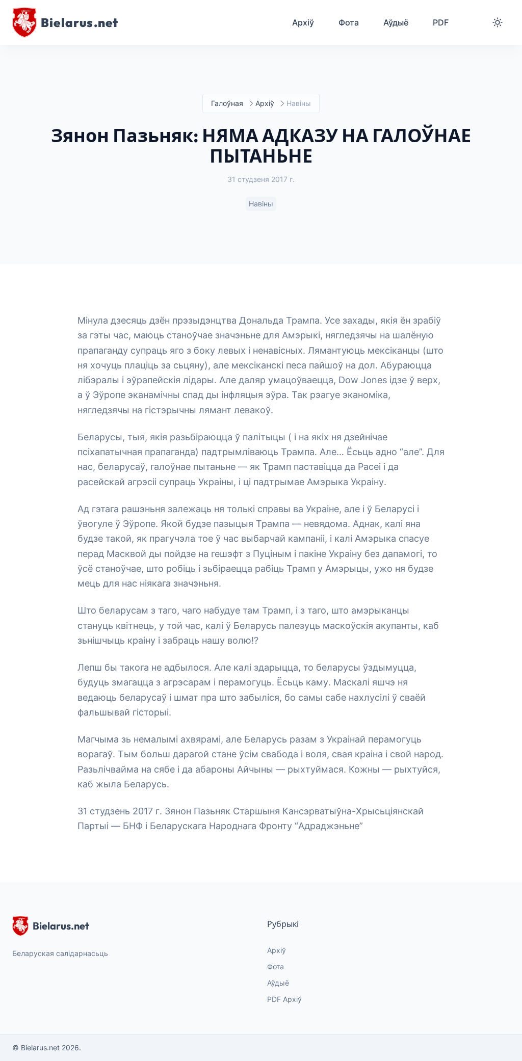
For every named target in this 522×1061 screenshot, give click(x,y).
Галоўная (227, 103)
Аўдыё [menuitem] (395, 22)
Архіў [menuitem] (303, 22)
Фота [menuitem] (348, 22)
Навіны (261, 203)
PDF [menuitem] (441, 22)
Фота (275, 966)
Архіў (264, 103)
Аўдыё (278, 982)
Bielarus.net (61, 925)
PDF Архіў (284, 999)
